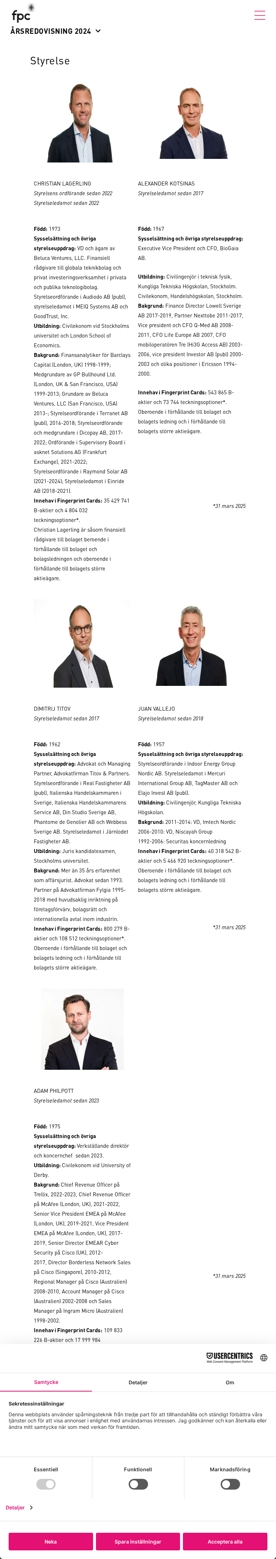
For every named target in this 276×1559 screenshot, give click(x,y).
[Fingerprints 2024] (25, 13)
